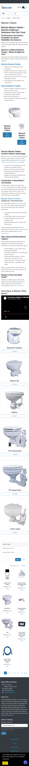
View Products (7, 134)
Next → (25, 673)
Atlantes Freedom (6, 162)
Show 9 (24, 565)
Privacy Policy (14, 747)
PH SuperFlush (20, 203)
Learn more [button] (6, 759)
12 (15, 673)
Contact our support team (17, 285)
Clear (23, 559)
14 (21, 673)
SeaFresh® (4, 187)
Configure (14, 351)
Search (18, 559)
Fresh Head (4, 205)
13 (18, 673)
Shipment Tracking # (6, 722)
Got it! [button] (5, 763)
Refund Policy (14, 751)
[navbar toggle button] (3, 13)
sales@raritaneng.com (10, 692)
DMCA (14, 743)
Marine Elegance (21, 160)
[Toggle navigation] (2, 1)
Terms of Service (14, 739)
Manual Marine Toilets (10, 198)
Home (2, 18)
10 (8, 673)
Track (3, 733)
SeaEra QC (16, 162)
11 (11, 673)
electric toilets (9, 156)
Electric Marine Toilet (8, 548)
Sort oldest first (14, 565)
